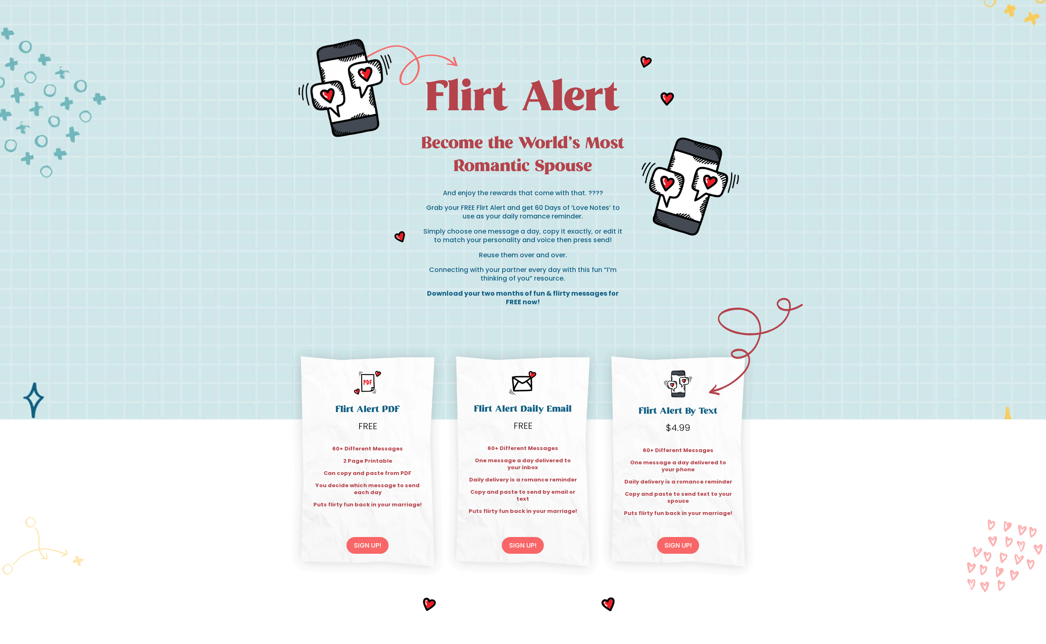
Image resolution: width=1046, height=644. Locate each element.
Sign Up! (367, 545)
